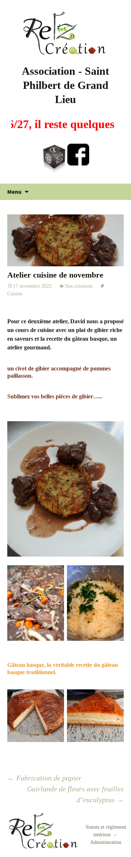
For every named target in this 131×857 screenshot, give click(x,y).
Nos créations (78, 286)
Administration (105, 842)
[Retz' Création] (65, 33)
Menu (14, 191)
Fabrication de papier (44, 778)
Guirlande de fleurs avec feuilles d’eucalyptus (75, 794)
